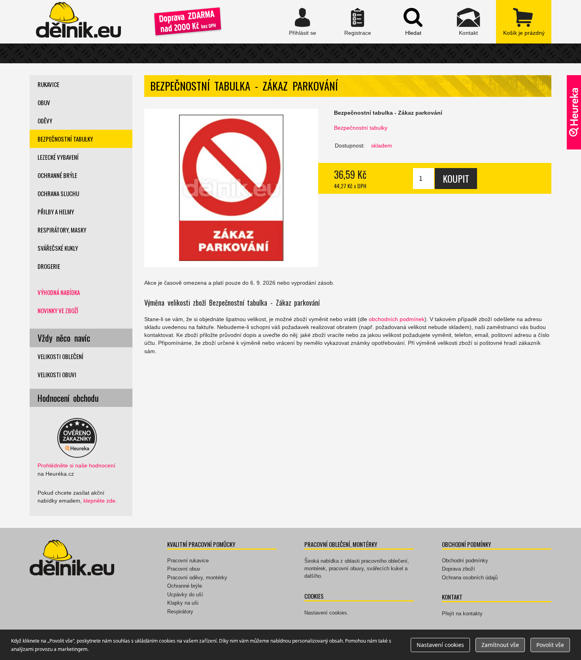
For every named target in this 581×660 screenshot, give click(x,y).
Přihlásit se (302, 21)
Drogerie (49, 266)
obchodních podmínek (396, 319)
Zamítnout (500, 645)
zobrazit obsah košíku (523, 21)
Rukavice (48, 84)
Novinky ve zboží (58, 310)
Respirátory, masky (62, 229)
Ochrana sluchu (58, 193)
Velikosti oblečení (60, 356)
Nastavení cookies (325, 613)
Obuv (44, 102)
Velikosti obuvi (57, 374)
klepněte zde (99, 500)
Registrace (357, 21)
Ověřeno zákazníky (574, 112)
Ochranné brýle (57, 175)
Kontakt (468, 21)
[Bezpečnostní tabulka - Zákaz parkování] (231, 188)
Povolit (550, 645)
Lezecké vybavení (58, 157)
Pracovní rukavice (188, 561)
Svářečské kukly (58, 248)
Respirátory (180, 612)
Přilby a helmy (56, 211)
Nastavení (440, 645)
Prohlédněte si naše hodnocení (76, 465)
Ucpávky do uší (185, 595)
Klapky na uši (182, 603)
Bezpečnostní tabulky (360, 128)
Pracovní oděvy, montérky (197, 578)
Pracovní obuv (183, 569)
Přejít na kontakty (462, 614)
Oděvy (45, 120)
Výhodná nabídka (59, 292)
